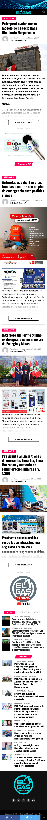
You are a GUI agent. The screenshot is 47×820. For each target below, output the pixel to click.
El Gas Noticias (17, 40)
